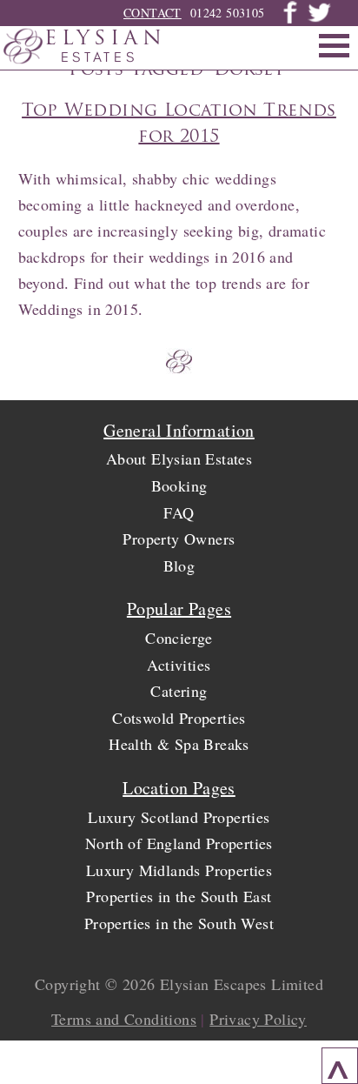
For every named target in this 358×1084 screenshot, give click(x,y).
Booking (179, 485)
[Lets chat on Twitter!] (319, 19)
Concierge (179, 637)
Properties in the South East (178, 896)
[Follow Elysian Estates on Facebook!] (290, 19)
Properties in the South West (179, 923)
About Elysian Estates (179, 458)
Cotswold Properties (179, 717)
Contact (152, 12)
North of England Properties (179, 843)
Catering (178, 690)
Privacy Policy (258, 1018)
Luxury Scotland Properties (178, 816)
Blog (179, 565)
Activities (178, 664)
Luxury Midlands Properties (179, 870)
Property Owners (179, 538)
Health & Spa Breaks (179, 743)
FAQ (178, 512)
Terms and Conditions (123, 1018)
